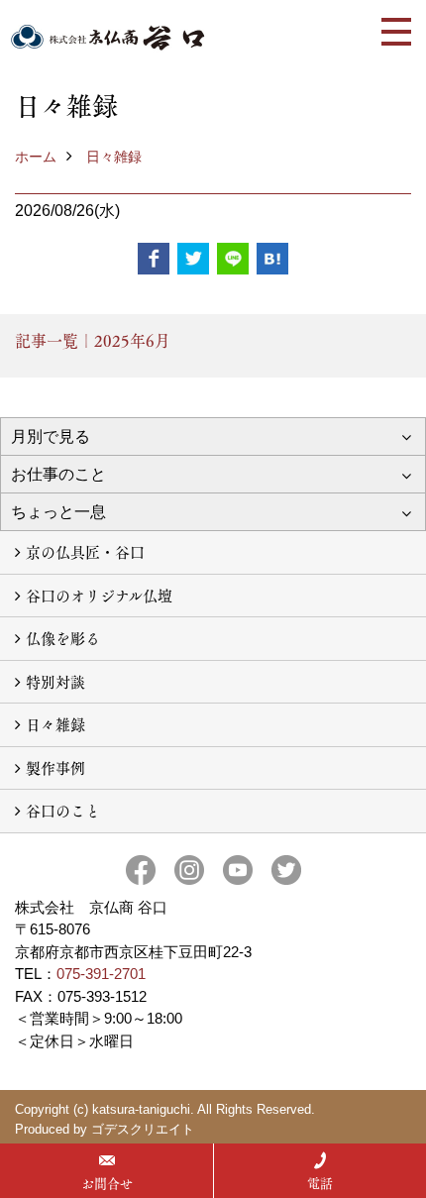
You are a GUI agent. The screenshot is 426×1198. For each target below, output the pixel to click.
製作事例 (55, 767)
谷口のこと (63, 810)
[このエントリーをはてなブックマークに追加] (272, 258)
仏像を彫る (63, 637)
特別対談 (55, 681)
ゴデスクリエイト (142, 1129)
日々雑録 (114, 156)
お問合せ (107, 1183)
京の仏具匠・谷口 (85, 551)
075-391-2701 (101, 973)
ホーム (35, 156)
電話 (320, 1183)
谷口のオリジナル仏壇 (99, 595)
